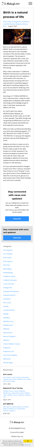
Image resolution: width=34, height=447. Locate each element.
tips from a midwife (10, 355)
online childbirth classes (11, 344)
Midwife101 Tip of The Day (13, 388)
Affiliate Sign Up (17, 436)
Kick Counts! (7, 374)
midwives (19, 24)
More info (27, 445)
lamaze (5, 306)
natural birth (7, 333)
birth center (7, 22)
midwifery (6, 318)
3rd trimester (8, 254)
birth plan (6, 265)
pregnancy (6, 348)
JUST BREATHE (8, 404)
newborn (6, 340)
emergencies (16, 22)
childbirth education (10, 280)
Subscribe (17, 219)
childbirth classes (9, 276)
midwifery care (8, 321)
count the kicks (8, 284)
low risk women (9, 24)
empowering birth (9, 295)
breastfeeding (8, 273)
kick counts (7, 303)
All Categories (8, 250)
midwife (6, 314)
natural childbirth (9, 336)
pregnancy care (8, 351)
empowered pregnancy (11, 291)
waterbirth (7, 359)
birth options (7, 261)
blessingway (7, 269)
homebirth (25, 22)
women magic (8, 363)
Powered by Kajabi (17, 432)
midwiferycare (8, 325)
